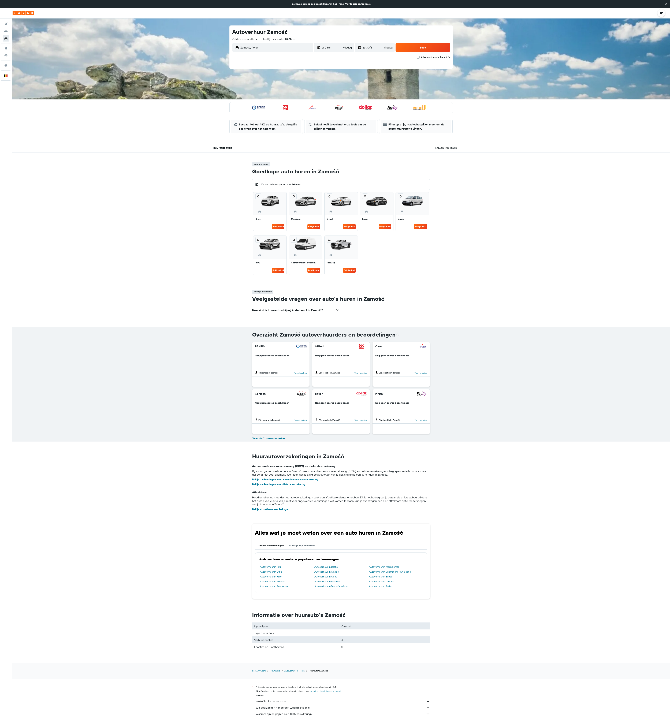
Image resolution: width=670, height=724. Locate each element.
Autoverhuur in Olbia (271, 571)
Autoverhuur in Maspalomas (384, 566)
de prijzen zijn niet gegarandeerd (325, 691)
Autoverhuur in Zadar (380, 586)
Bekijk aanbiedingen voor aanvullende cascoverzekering (285, 479)
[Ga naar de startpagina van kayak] (23, 13)
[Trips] (5, 65)
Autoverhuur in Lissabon (327, 581)
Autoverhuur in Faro (271, 576)
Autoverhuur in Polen (294, 670)
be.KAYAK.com (259, 670)
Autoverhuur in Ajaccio (326, 571)
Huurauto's (275, 670)
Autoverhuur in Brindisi (272, 581)
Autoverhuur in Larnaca (381, 581)
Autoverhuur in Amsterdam (274, 586)
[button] (666, 4)
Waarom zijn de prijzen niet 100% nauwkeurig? (284, 714)
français (366, 3)
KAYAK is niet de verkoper (271, 701)
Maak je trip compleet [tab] (302, 545)
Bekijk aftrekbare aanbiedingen (270, 509)
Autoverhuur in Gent (325, 576)
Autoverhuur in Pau (270, 566)
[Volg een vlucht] (5, 55)
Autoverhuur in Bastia (326, 566)
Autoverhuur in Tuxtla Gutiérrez (331, 586)
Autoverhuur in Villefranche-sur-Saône (390, 571)
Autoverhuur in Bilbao (380, 576)
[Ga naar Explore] (5, 48)
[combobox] (245, 39)
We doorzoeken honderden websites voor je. (283, 707)
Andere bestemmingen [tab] (271, 545)
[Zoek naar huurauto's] (5, 38)
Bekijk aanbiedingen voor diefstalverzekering (279, 484)
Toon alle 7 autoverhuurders (268, 438)
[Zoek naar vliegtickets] (5, 23)
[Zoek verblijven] (5, 31)
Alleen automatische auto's (435, 57)
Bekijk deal (278, 226)
